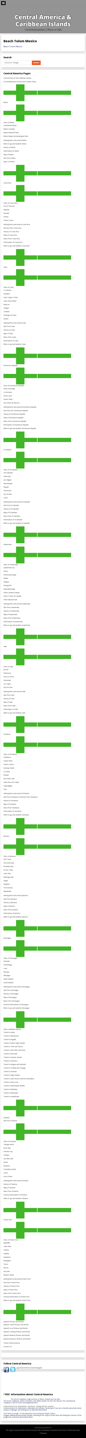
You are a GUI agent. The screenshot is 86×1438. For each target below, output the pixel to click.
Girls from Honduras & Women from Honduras (20, 797)
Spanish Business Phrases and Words (17, 1339)
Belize (5, 102)
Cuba (5, 267)
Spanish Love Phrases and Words (15, 1328)
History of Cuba (9, 330)
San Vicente (7, 494)
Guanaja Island (8, 768)
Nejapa (6, 487)
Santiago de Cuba (9, 315)
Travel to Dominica (10, 1061)
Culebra (6, 1250)
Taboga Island (8, 1144)
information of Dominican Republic (16, 425)
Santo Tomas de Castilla (12, 596)
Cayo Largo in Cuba (10, 297)
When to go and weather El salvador (16, 523)
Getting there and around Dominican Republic (20, 407)
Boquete (6, 1166)
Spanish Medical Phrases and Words (16, 1335)
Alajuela (6, 210)
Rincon (5, 1268)
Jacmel (5, 670)
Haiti (5, 646)
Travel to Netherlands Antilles (14, 1086)
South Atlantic (8, 983)
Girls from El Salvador (11, 505)
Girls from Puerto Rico (11, 1283)
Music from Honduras (11, 808)
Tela (5, 789)
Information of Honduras (12, 811)
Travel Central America (11, 1343)
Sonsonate (7, 491)
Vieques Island (8, 1275)
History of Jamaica (10, 903)
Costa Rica (7, 183)
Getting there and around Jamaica (15, 895)
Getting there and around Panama (15, 1181)
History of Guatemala (11, 611)
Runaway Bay (8, 866)
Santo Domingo (9, 389)
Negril (5, 881)
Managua (6, 975)
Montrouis (7, 673)
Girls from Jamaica (10, 899)
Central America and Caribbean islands (17, 78)
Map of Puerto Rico (10, 1290)
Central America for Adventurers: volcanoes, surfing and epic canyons (28, 1406)
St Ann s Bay (8, 870)
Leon (5, 968)
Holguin (6, 308)
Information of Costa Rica (12, 242)
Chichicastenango (9, 575)
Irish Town (7, 859)
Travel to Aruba (9, 1032)
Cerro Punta (7, 1176)
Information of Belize (11, 151)
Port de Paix (7, 687)
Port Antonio (8, 888)
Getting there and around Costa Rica (16, 224)
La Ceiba (6, 772)
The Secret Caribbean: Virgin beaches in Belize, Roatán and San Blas (35, 1399)
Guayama (6, 1257)
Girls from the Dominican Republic (15, 411)
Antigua (6, 582)
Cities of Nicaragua (10, 958)
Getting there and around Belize (15, 140)
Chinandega (7, 965)
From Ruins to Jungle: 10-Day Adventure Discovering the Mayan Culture (29, 1413)
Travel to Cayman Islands (12, 1057)
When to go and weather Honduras (16, 815)
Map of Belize (8, 155)
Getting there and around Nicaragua (16, 987)
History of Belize (9, 147)
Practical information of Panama (15, 1195)
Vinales (6, 319)
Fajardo (6, 1254)
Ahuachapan (7, 484)
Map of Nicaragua (10, 997)
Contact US (7, 1347)
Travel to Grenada (10, 1072)
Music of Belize (9, 162)
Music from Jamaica (10, 910)
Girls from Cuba (9, 326)
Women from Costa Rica (12, 228)
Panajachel (7, 585)
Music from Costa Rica (11, 239)
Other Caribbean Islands (12, 1029)
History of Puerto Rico (11, 1286)
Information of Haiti (10, 709)
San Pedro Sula (8, 779)
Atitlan (5, 578)
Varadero (6, 294)
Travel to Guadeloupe (11, 1097)
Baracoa (6, 305)
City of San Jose (9, 206)
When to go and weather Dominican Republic (19, 428)
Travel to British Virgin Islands (14, 1043)
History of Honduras (10, 801)
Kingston (6, 884)
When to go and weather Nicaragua (16, 1008)
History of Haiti (8, 699)
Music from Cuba (9, 337)
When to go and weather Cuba (14, 344)
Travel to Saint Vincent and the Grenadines (18, 1079)
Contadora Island (9, 1169)
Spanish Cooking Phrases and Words (16, 1332)
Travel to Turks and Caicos (13, 1047)
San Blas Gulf (8, 1159)
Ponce (5, 1264)
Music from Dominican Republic (15, 421)
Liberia (5, 217)
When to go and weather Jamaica (15, 917)
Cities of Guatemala (10, 565)
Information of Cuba (10, 341)
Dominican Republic (10, 365)
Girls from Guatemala (11, 607)
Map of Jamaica (9, 906)
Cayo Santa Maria (9, 301)
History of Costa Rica (11, 232)
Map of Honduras (9, 804)
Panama (6, 1118)
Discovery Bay (8, 863)
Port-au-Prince (8, 677)
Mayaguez (7, 1261)
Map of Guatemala (10, 614)
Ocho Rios (7, 874)
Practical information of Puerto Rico (16, 1297)
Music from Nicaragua (11, 1001)
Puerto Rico (7, 1220)
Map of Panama (9, 1188)
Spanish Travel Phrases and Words (16, 1325)
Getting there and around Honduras (16, 793)
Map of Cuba (8, 334)
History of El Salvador (11, 509)
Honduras (7, 734)
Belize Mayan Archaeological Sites (15, 136)
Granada (6, 961)
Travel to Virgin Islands (11, 1075)
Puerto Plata (8, 399)
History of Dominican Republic (14, 414)
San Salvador (8, 473)
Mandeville (7, 891)
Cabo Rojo (7, 1246)
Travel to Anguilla (9, 1040)
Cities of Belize (8, 123)
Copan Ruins (8, 761)
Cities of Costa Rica (10, 203)
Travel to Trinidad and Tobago (14, 1068)
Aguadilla (6, 1243)
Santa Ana (7, 476)
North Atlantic (8, 979)
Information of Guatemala (13, 622)
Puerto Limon (8, 220)
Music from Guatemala (11, 618)
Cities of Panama (9, 1141)
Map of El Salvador (10, 513)
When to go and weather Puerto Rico (16, 1300)
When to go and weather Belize (14, 144)
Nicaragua (7, 938)
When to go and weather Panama (15, 1198)
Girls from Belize (9, 158)
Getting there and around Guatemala (16, 604)
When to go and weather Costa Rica (16, 246)
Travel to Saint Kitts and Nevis (14, 1050)
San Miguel (7, 480)
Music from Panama (10, 1191)
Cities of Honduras (10, 754)
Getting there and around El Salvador (16, 502)
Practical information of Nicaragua (15, 1005)
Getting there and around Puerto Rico (17, 1279)
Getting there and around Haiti (14, 692)
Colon (5, 1173)
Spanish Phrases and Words (13, 1322)
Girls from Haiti (8, 695)
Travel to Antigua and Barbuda (14, 1064)
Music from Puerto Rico (12, 1293)
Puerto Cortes (8, 764)
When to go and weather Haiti (14, 713)
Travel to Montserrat (11, 1036)
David (5, 1162)
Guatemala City (9, 568)
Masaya (6, 972)
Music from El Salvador (11, 516)
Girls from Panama (10, 1121)
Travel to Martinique (10, 1093)
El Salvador (7, 450)
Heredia (6, 213)
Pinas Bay (7, 1148)
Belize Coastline (9, 129)
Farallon (6, 1155)
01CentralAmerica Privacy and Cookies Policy (19, 82)
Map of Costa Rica (10, 235)
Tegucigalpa (7, 786)
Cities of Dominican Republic (13, 386)
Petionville (7, 680)
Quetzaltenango (9, 589)
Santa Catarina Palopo (11, 593)
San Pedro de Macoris (11, 403)
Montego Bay (8, 877)
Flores (5, 571)
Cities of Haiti (8, 667)
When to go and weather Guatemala (16, 625)
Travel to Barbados (10, 1089)
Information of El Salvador (13, 520)
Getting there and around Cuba (14, 323)
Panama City (8, 1152)
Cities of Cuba (8, 287)
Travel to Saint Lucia (10, 1082)
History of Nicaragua (10, 994)
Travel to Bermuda (10, 1054)
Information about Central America (32, 1394)
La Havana (7, 290)
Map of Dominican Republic (13, 418)
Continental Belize (10, 125)
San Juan (6, 1271)
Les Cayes (7, 684)
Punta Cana (7, 396)
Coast (5, 498)
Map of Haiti (7, 702)
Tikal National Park (10, 600)
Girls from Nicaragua (10, 990)
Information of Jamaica (11, 913)
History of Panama (10, 1184)
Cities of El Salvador (10, 470)
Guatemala (7, 544)
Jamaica (6, 836)
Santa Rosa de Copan (11, 782)
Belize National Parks (11, 133)
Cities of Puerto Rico (10, 1240)
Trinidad (6, 312)
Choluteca (7, 757)
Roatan (6, 775)
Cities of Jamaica (9, 856)
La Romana (7, 392)
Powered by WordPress (43, 1428)
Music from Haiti (9, 706)
